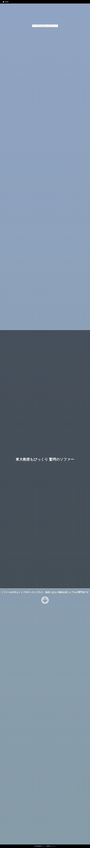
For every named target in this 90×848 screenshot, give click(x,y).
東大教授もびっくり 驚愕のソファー (45, 459)
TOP (6, 2)
